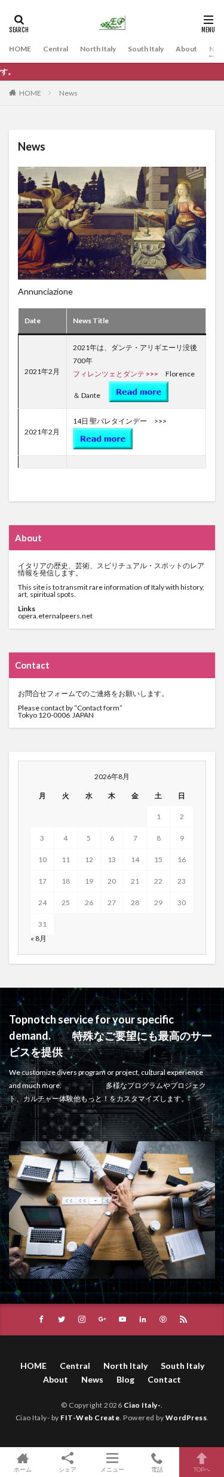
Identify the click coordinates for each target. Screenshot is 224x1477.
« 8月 (38, 938)
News (68, 92)
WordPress (186, 1417)
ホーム (23, 1469)
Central (55, 48)
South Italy (146, 48)
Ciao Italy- (142, 1405)
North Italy (98, 48)
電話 (157, 1469)
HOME (20, 48)
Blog (125, 1379)
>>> (152, 373)
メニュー (112, 1469)
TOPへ (202, 1469)
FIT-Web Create (89, 1417)
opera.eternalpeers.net (56, 615)
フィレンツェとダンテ (109, 373)
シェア (67, 1469)
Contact (164, 1379)
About (186, 48)
